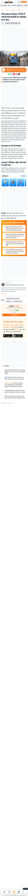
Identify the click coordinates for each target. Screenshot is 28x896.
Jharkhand (13, 10)
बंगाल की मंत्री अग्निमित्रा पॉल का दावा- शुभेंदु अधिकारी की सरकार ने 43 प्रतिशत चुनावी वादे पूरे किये (15, 371)
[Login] (14, 892)
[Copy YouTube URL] (14, 74)
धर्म (4, 327)
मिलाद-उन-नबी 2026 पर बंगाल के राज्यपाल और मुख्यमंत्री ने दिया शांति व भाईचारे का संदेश (15, 397)
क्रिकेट (7, 327)
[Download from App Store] (18, 335)
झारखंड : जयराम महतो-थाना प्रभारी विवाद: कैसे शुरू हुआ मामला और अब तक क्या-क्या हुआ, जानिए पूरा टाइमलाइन (14, 228)
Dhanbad (20, 10)
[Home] (9, 2)
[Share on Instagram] (16, 74)
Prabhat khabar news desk (12, 23)
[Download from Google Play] (8, 335)
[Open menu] (2, 2)
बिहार (9, 5)
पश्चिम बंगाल (19, 5)
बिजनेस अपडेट (19, 325)
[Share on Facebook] (11, 74)
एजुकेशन (8, 325)
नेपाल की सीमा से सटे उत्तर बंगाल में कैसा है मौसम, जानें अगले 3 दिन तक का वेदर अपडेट (14, 378)
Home (2, 10)
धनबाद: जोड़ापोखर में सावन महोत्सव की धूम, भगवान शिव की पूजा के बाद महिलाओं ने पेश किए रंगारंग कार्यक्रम (15, 251)
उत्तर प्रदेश (13, 5)
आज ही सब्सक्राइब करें (14, 315)
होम (1, 5)
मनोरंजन (13, 325)
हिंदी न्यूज (17, 329)
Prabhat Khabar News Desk (16, 285)
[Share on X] (19, 74)
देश (4, 325)
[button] (14, 58)
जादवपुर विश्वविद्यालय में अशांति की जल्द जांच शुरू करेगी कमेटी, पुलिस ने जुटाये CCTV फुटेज (15, 391)
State (7, 10)
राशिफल (12, 327)
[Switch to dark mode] (19, 2)
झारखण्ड (5, 5)
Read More (3, 294)
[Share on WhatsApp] (9, 74)
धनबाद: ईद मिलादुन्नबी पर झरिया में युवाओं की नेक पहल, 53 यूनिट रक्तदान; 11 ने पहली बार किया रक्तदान (15, 236)
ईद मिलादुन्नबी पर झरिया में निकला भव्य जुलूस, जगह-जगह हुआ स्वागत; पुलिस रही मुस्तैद (15, 243)
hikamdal (8, 301)
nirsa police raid (18, 301)
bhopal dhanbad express (12, 298)
